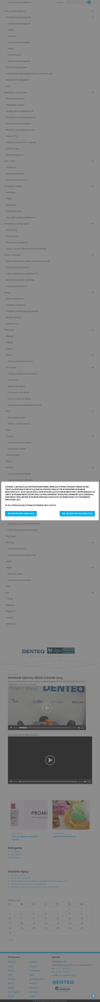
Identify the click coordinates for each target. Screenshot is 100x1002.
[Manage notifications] (93, 996)
